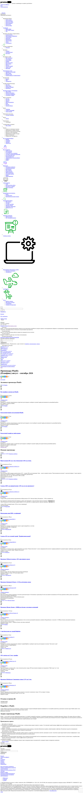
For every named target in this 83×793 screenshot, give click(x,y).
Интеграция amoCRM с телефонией (11, 513)
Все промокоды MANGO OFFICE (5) (10, 466)
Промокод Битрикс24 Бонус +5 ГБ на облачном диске (16, 582)
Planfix (5, 385)
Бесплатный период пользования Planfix (12, 412)
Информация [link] (3, 764)
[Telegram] (1, 376)
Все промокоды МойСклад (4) (9, 661)
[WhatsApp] (3, 376)
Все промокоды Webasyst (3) (8, 565)
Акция (3, 379)
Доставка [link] (3, 771)
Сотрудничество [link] (4, 768)
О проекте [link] (3, 759)
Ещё (1, 367)
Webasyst (7, 552)
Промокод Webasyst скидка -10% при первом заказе (15, 559)
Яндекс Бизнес (11, 600)
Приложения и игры (7, 70)
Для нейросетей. (53, 790)
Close (2, 791)
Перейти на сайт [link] (4, 325)
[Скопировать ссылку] (8, 376)
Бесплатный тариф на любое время (10, 433)
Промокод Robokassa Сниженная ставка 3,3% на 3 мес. (16, 679)
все (1, 379)
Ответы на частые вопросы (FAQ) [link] (8, 770)
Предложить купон (12, 325)
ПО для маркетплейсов (8, 138)
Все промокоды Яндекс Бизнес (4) (10, 613)
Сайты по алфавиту (5, 757)
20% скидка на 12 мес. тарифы (9, 655)
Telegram (5, 779)
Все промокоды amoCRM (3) (8, 519)
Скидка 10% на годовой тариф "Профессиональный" (16, 536)
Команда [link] (2, 760)
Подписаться (3, 342)
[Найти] (3, 310)
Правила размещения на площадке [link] (8, 767)
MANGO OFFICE (13, 453)
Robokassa (8, 672)
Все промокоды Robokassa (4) (9, 685)
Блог (2, 758)
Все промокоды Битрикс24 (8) (9, 587)
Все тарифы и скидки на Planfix (9, 392)
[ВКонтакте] (5, 376)
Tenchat (4, 780)
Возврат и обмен (4, 772)
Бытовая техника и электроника (10, 90)
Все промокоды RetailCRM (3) (9, 542)
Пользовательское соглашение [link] (7, 774)
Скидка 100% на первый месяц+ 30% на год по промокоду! (17, 486)
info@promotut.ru (4, 775)
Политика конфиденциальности (8, 773)
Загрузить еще (4, 703)
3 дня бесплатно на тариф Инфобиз (10, 631)
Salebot (6, 624)
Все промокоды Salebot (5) (8, 637)
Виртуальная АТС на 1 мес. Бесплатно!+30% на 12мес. (16, 460)
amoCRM (8, 506)
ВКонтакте (5, 778)
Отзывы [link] (2, 761)
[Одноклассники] (7, 376)
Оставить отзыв (4, 701)
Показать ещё (3, 447)
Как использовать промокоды (7, 766)
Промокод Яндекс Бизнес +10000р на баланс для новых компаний (19, 607)
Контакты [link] (3, 763)
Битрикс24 (8, 575)
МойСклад (8, 648)
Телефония (5, 27)
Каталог (2, 756)
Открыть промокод (5, 569)
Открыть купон (4, 400)
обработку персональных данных (32, 343)
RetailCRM (8, 529)
